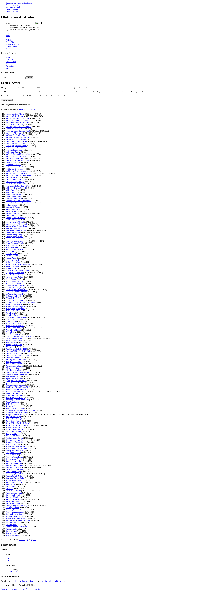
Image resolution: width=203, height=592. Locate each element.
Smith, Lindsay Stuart (14, 493)
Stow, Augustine (12, 533)
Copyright (4, 589)
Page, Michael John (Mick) (16, 317)
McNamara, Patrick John (15, 167)
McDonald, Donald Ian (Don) (17, 141)
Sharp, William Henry (14, 463)
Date (7, 561)
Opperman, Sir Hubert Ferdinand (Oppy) (21, 302)
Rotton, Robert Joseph (14, 419)
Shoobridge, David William (16, 474)
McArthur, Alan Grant (14, 133)
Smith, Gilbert (11, 487)
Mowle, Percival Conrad (15, 222)
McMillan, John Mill (13, 165)
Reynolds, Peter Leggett (15, 406)
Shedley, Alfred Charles (15, 465)
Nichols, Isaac (11, 268)
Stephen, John (11, 525)
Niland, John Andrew (14, 275)
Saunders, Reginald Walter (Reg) (18, 440)
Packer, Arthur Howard (14, 304)
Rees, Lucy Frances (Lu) (15, 398)
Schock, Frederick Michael (16, 446)
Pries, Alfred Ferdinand (14, 366)
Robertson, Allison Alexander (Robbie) (20, 410)
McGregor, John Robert (15, 158)
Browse (8, 48)
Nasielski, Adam (12, 254)
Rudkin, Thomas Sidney (15, 427)
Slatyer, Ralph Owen (14, 480)
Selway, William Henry (14, 457)
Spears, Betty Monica (14, 501)
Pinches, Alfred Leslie (14, 345)
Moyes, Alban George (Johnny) (18, 226)
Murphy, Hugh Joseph (14, 237)
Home (8, 34)
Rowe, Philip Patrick (13, 421)
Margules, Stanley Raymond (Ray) (19, 120)
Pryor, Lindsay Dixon (14, 379)
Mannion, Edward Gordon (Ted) (18, 118)
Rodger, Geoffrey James (15, 415)
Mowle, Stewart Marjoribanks (17, 224)
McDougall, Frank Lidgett (16, 144)
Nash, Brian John (12, 247)
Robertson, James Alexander (16, 412)
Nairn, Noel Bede (12, 245)
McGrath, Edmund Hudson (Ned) (18, 154)
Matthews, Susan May (14, 129)
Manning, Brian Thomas (15, 116)
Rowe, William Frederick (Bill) (17, 423)
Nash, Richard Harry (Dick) (16, 249)
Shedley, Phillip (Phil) (14, 467)
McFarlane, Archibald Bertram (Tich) (20, 148)
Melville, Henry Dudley (15, 182)
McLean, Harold (12, 163)
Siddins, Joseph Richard (15, 476)
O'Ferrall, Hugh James (14, 298)
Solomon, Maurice (13, 497)
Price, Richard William (14, 364)
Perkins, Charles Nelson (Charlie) (18, 336)
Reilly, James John (13, 404)
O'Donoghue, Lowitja (14, 296)
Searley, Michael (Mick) (15, 451)
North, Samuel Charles (14, 281)
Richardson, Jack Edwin (15, 408)
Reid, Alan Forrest (13, 402)
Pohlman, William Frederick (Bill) (18, 351)
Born (7, 556)
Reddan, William (12, 393)
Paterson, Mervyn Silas (14, 324)
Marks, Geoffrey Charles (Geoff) (18, 122)
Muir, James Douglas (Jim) (16, 228)
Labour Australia (12, 11)
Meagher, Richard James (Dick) (18, 173)
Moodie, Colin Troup (14, 209)
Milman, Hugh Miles (14, 196)
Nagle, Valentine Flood (14, 243)
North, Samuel (11, 279)
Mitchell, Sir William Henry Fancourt (20, 203)
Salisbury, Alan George (14, 438)
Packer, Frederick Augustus (16, 307)
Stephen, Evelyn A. (13, 523)
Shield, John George (13, 472)
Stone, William (11, 531)
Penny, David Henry (13, 330)
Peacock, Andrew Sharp (15, 326)
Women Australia (12, 9)
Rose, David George (13, 417)
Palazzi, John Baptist (13, 319)
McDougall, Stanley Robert (16, 146)
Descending (14, 572)
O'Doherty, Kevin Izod (14, 294)
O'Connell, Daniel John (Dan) (17, 290)
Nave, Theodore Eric (14, 260)
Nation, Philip (11, 258)
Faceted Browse (12, 46)
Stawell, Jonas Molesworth (16, 518)
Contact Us (36, 589)
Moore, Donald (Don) (14, 213)
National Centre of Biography (26, 581)
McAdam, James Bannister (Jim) (18, 131)
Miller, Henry (11, 190)
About (8, 36)
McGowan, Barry (12, 152)
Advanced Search (12, 44)
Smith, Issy (10, 489)
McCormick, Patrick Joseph (16, 139)
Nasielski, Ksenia (12, 256)
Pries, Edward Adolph (14, 370)
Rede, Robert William (14, 396)
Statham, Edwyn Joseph (15, 516)
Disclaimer (14, 589)
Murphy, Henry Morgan (15, 235)
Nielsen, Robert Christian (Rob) (18, 271)
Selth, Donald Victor (13, 453)
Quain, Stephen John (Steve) (16, 381)
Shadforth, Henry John (14, 461)
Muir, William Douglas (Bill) (16, 230)
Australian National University (53, 581)
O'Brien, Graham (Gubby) (16, 285)
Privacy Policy (25, 589)
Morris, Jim (10, 216)
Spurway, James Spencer (15, 512)
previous (22, 109)
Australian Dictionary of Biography (19, 3)
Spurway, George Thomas (16, 510)
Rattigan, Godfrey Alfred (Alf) (17, 389)
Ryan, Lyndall (11, 434)
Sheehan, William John (14, 470)
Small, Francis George (14, 482)
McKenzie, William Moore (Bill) (18, 160)
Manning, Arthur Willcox (15, 114)
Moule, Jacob (11, 220)
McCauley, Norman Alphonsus (17, 137)
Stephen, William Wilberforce (17, 527)
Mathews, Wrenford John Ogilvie (18, 127)
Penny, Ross (10, 332)
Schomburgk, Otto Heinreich (17, 448)
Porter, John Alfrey (13, 357)
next (34, 109)
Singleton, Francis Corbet (15, 478)
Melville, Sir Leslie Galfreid (16, 184)
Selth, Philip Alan (12, 455)
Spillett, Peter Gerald (13, 503)
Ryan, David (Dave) (13, 432)
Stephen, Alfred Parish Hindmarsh (18, 520)
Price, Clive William (13, 362)
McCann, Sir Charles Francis (17, 135)
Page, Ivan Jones (12, 315)
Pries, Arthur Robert (13, 368)
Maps (8, 68)
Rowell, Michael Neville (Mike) (18, 425)
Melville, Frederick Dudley (16, 180)
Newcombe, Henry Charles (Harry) (19, 264)
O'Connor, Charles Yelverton (16, 292)
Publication (10, 66)
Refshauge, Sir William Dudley (17, 400)
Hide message (7, 100)
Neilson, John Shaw (13, 262)
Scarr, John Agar (12, 444)
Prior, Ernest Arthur (13, 376)
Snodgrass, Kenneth (13, 495)
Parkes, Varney (11, 321)
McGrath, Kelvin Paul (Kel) (16, 156)
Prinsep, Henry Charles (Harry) (17, 374)
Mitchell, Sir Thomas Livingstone (18, 201)
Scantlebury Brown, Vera (15, 442)
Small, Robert (11, 484)
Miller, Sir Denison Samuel (16, 188)
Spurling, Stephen (12, 508)
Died (7, 558)
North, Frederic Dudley (14, 277)
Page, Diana (10, 313)
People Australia (12, 5)
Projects (9, 40)
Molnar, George (12, 205)
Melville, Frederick (13, 177)
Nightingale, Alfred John (15, 273)
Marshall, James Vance (14, 125)
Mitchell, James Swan (14, 199)
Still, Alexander (12, 529)
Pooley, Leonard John (14, 353)
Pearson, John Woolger (14, 328)
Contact (8, 38)
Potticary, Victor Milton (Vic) (17, 360)
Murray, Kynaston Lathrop (16, 241)
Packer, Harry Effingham (15, 309)
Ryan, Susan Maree (13, 436)
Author (8, 64)
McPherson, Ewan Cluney (16, 169)
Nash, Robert (11, 252)
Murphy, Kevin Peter (14, 239)
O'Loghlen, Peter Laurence (16, 300)
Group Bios (10, 42)
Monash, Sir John (12, 207)
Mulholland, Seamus (13, 232)
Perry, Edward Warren (14, 340)
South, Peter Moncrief (14, 499)
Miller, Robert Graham (14, 194)
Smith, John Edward (13, 491)
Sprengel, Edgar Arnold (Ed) (16, 506)
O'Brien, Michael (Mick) (15, 288)
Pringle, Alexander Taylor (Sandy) (19, 372)
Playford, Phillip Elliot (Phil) (16, 349)
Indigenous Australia (13, 7)
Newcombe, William (13, 266)
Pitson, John (10, 347)
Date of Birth (10, 60)
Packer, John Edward (14, 311)
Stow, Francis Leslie (13, 535)
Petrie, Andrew (11, 343)
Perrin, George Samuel (14, 338)
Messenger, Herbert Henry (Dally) (18, 186)
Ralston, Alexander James (15, 385)
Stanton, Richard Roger (15, 514)
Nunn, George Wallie (14, 283)
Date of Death (11, 62)
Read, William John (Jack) (16, 391)
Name (8, 57)
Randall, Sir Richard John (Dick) (18, 387)
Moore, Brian (11, 211)
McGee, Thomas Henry (15, 150)
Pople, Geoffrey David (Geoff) (17, 355)
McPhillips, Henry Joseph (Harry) (18, 171)
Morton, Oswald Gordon (15, 218)
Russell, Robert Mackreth (15, 429)
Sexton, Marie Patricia (14, 459)
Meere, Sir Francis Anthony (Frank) (19, 175)
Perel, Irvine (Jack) (13, 334)
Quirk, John (10, 383)
